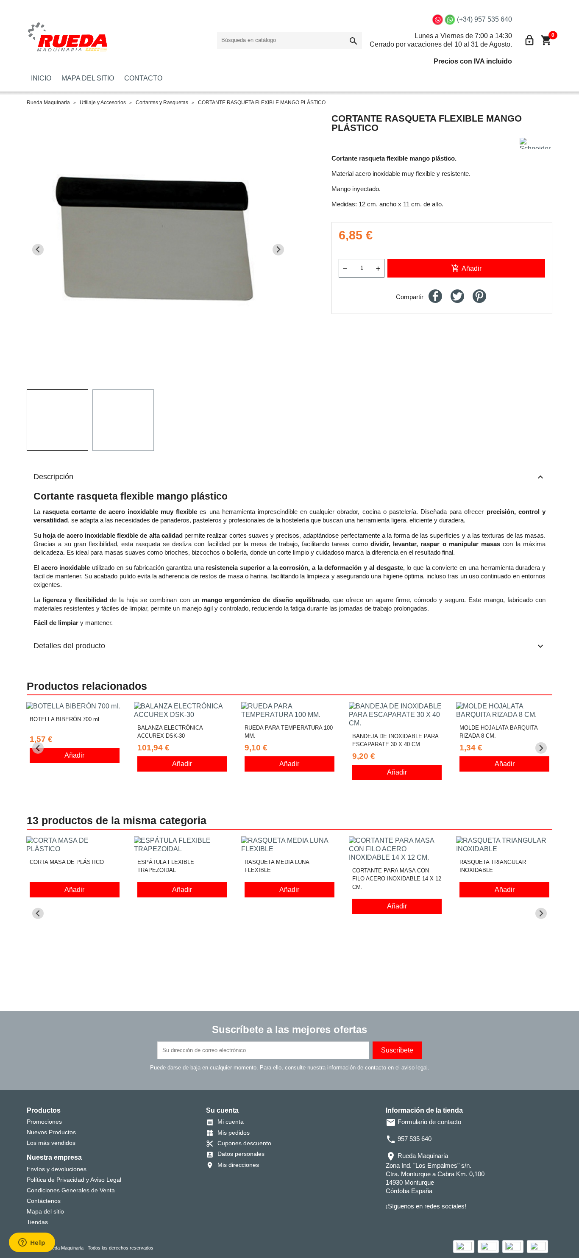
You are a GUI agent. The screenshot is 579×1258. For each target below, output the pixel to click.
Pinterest (479, 296)
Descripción (289, 477)
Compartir (435, 296)
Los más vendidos (51, 1142)
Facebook (392, 1223)
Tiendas (37, 1222)
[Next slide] (278, 249)
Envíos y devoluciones (56, 1169)
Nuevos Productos (51, 1132)
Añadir (466, 268)
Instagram (427, 1223)
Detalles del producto (289, 646)
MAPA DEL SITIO (87, 78)
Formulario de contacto (423, 1121)
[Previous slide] (38, 249)
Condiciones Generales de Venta (71, 1190)
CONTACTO (143, 78)
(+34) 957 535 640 (484, 19)
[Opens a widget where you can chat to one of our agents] (31, 1243)
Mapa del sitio (45, 1211)
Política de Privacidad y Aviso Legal (74, 1179)
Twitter (403, 1223)
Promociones (44, 1121)
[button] (57, 420)
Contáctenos (44, 1200)
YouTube (415, 1223)
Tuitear (457, 296)
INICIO (41, 78)
